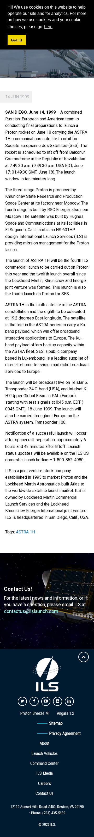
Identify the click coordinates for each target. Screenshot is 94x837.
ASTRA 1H (25, 532)
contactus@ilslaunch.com (31, 611)
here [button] (48, 26)
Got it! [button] (16, 40)
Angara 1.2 (65, 713)
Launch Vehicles (44, 753)
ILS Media (44, 773)
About (44, 743)
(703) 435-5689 (53, 813)
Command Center (44, 763)
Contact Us (45, 793)
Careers (44, 783)
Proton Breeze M (34, 713)
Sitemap (56, 723)
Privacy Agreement (65, 733)
